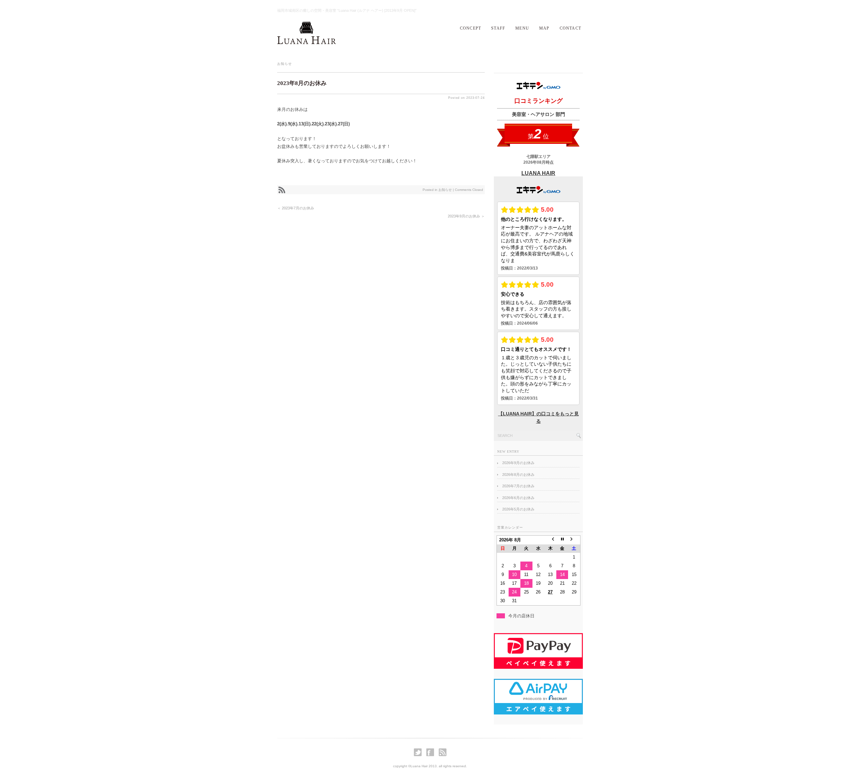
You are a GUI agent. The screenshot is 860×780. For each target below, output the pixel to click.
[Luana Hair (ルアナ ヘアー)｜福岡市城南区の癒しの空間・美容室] (306, 42)
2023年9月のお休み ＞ (466, 216)
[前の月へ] (550, 539)
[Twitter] (419, 754)
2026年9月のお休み (518, 463)
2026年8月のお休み (518, 475)
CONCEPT (470, 28)
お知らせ (284, 64)
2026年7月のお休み (518, 486)
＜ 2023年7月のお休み (295, 208)
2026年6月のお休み (518, 498)
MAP (544, 28)
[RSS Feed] (442, 754)
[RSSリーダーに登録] (282, 199)
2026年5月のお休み (518, 509)
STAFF (498, 28)
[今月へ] (562, 539)
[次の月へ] (574, 539)
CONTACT (570, 28)
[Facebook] (431, 754)
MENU (522, 28)
